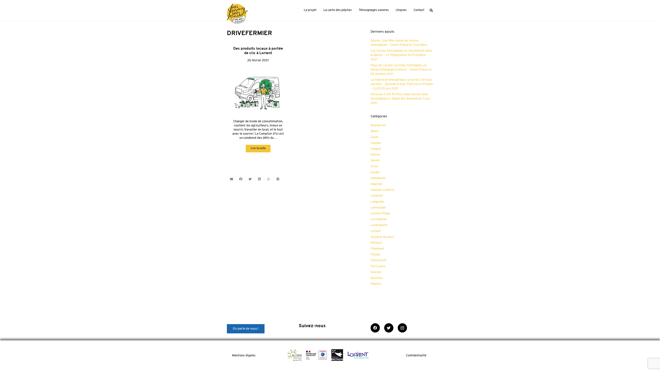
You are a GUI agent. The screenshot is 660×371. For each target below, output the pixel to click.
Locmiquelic (379, 225)
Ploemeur (377, 249)
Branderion (378, 125)
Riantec (376, 284)
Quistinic (377, 278)
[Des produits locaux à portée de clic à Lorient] (258, 91)
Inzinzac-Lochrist (382, 190)
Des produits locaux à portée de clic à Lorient (258, 50)
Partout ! (377, 243)
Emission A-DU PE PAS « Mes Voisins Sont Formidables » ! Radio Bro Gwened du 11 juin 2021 (400, 99)
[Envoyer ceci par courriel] (231, 179)
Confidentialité (416, 356)
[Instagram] (402, 328)
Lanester (377, 196)
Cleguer (376, 149)
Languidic (377, 202)
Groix (374, 166)
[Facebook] (375, 328)
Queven (376, 272)
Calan (374, 137)
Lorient (376, 231)
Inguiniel (376, 184)
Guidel (375, 173)
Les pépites (379, 219)
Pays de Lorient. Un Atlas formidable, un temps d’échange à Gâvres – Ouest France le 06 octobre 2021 (401, 70)
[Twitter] (388, 328)
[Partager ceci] (240, 179)
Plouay (375, 255)
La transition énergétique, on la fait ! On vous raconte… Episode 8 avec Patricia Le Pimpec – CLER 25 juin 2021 (402, 84)
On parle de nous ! (383, 237)
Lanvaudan (378, 208)
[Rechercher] (431, 10)
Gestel (375, 161)
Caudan (376, 143)
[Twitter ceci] (250, 179)
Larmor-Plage (380, 214)
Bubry (375, 131)
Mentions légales (244, 356)
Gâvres (375, 155)
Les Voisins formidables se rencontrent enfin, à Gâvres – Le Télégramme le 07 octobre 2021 (401, 55)
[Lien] (237, 13)
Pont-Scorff (378, 260)
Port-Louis (378, 266)
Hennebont (378, 178)
